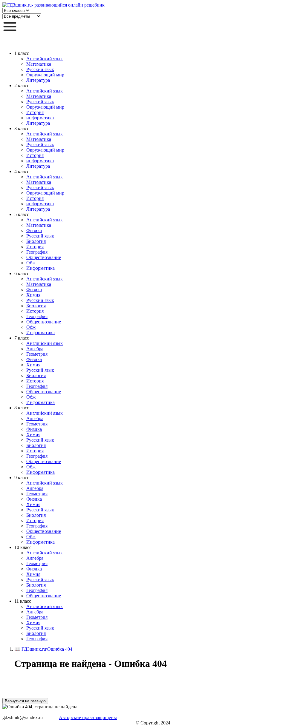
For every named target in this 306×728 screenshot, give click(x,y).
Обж (31, 262)
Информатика (40, 268)
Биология (36, 241)
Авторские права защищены (88, 717)
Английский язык (44, 58)
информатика (40, 117)
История (35, 112)
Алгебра (34, 348)
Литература (38, 80)
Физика (34, 230)
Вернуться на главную (25, 701)
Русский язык (40, 69)
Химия (33, 294)
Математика (38, 64)
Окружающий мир (45, 74)
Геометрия (37, 354)
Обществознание (43, 257)
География (37, 252)
